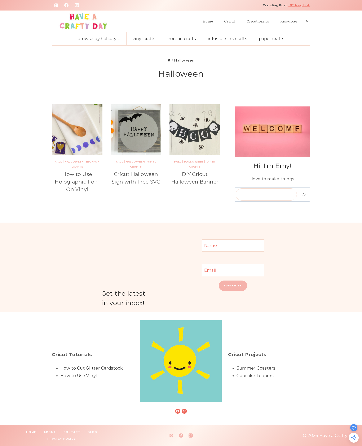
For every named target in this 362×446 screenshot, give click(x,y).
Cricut (229, 21)
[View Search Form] (307, 21)
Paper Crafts (271, 38)
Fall (58, 161)
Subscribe (233, 285)
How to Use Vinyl (78, 375)
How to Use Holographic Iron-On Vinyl (77, 181)
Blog (92, 432)
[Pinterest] (56, 5)
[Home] (169, 60)
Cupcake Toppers (255, 375)
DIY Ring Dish (299, 5)
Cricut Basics (258, 21)
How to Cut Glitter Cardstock (91, 368)
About (50, 432)
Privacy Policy (61, 438)
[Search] (304, 194)
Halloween (74, 161)
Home (208, 21)
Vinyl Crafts (144, 38)
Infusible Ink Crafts (227, 38)
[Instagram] (77, 5)
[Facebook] (66, 5)
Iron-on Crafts (181, 38)
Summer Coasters (256, 368)
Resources (288, 21)
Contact (71, 432)
